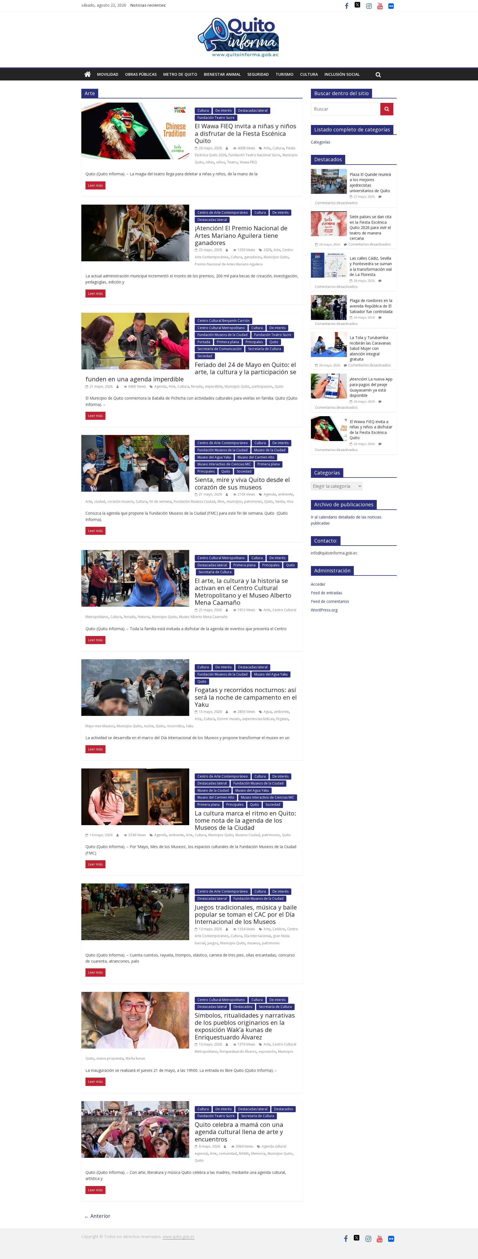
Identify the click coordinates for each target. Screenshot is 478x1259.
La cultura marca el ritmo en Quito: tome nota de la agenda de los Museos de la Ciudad (245, 820)
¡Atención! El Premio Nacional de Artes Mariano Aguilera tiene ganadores (241, 235)
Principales (254, 342)
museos (253, 943)
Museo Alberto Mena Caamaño (203, 616)
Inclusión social (342, 74)
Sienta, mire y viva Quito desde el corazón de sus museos (242, 483)
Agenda (160, 386)
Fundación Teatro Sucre (216, 117)
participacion (262, 386)
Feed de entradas (326, 592)
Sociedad (205, 356)
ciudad (99, 501)
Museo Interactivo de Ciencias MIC (224, 464)
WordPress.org (324, 609)
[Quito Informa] (239, 20)
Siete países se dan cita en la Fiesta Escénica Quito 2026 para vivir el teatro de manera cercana (370, 227)
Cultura (309, 74)
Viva (290, 501)
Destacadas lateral (252, 110)
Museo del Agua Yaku (214, 457)
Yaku (189, 726)
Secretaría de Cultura (264, 348)
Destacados (242, 1006)
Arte (267, 148)
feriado (197, 386)
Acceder (318, 584)
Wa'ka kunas (135, 1058)
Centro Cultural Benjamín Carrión (224, 320)
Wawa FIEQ (248, 162)
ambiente (285, 494)
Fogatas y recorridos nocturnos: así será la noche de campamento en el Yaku (246, 696)
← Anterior (97, 1216)
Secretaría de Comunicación (219, 348)
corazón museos (120, 501)
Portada (204, 342)
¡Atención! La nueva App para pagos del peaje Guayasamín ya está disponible (371, 387)
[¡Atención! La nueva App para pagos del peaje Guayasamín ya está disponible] (329, 376)
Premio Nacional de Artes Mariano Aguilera (229, 264)
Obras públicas (141, 74)
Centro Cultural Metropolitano (221, 327)
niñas (210, 162)
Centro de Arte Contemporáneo (223, 212)
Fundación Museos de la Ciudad (223, 334)
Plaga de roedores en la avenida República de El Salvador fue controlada (371, 306)
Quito (273, 342)
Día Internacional (257, 936)
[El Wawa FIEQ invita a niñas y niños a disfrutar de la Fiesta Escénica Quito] (329, 419)
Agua (268, 711)
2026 (267, 249)
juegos (212, 943)
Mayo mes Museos (100, 726)
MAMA (244, 1153)
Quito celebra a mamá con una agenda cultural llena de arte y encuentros (239, 1131)
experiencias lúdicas (258, 718)
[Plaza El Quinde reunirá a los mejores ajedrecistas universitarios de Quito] (329, 171)
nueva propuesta (110, 1058)
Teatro (232, 162)
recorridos (175, 726)
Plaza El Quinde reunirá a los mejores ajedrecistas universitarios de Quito (370, 182)
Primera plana (228, 342)
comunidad (228, 1153)
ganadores (252, 257)
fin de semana (160, 501)
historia (144, 616)
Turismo (284, 74)
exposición (267, 1051)
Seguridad (258, 74)
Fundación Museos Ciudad (194, 501)
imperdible (213, 386)
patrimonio (253, 501)
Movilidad (107, 74)
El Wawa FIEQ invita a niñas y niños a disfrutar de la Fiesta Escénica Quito (245, 133)
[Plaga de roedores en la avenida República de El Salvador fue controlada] (329, 298)
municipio (234, 501)
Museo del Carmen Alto (256, 457)
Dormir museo (228, 718)
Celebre (278, 929)
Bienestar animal (222, 74)
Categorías (320, 142)
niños (220, 162)
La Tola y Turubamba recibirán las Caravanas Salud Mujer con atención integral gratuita (370, 348)
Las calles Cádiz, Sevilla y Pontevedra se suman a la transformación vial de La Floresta (371, 266)
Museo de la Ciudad (269, 450)
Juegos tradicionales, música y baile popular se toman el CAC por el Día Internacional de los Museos (246, 914)
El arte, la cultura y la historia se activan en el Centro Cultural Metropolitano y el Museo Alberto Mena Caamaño (243, 591)
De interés (223, 110)
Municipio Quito (276, 257)
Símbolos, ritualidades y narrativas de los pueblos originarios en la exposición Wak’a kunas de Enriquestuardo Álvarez (245, 1026)
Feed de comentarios (330, 601)
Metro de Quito (180, 74)
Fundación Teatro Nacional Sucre (254, 155)
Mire (220, 501)
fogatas (282, 718)
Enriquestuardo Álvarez (238, 1051)
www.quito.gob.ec (178, 1236)
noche (149, 726)
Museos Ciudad (247, 835)
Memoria (258, 1153)
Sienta (280, 501)
